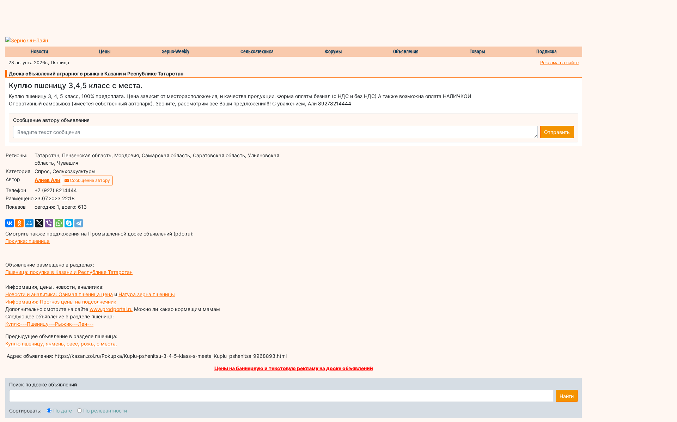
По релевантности (105, 411)
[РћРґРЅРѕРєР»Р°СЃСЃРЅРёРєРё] (19, 223)
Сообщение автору (89, 180)
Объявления (406, 51)
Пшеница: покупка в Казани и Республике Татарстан (69, 272)
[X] (39, 223)
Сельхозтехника (257, 51)
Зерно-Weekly (175, 51)
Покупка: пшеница (27, 241)
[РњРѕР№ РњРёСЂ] (29, 223)
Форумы (333, 51)
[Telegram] (78, 223)
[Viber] (49, 223)
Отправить (557, 132)
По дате (62, 411)
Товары (477, 51)
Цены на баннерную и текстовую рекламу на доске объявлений (293, 368)
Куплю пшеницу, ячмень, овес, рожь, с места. (61, 344)
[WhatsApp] (59, 223)
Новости (39, 51)
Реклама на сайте (559, 62)
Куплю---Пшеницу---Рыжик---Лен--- (49, 324)
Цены (105, 51)
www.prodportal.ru (111, 309)
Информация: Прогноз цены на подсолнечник (60, 302)
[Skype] (69, 223)
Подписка (546, 51)
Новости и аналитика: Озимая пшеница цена (59, 294)
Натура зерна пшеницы (146, 294)
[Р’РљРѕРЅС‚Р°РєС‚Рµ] (9, 223)
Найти (567, 396)
